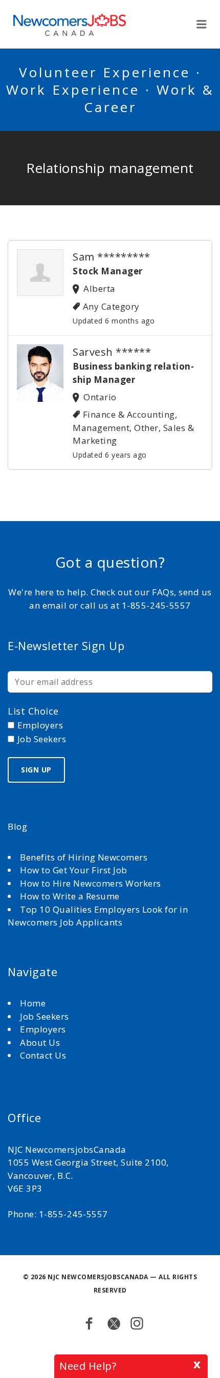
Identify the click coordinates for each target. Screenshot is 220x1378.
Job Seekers (44, 1016)
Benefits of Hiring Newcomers (83, 857)
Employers (43, 1029)
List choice (33, 711)
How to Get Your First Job (73, 870)
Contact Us (43, 1055)
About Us (41, 1042)
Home (34, 1003)
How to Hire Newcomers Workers (90, 883)
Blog (17, 826)
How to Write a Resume (70, 896)
